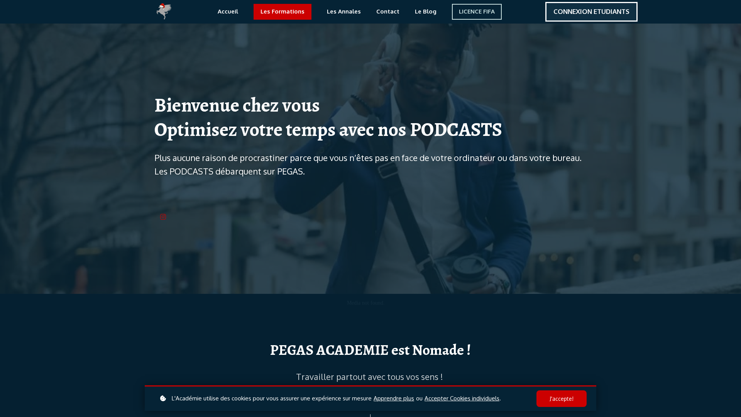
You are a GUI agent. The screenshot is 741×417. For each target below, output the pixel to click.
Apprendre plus (394, 398)
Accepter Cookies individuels (462, 398)
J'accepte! (562, 398)
